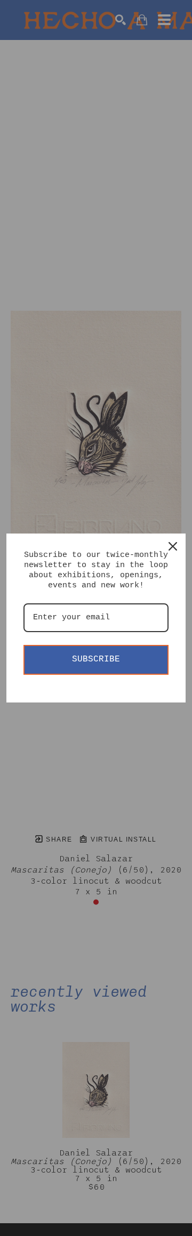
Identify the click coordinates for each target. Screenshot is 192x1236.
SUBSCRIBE (96, 659)
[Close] (173, 546)
